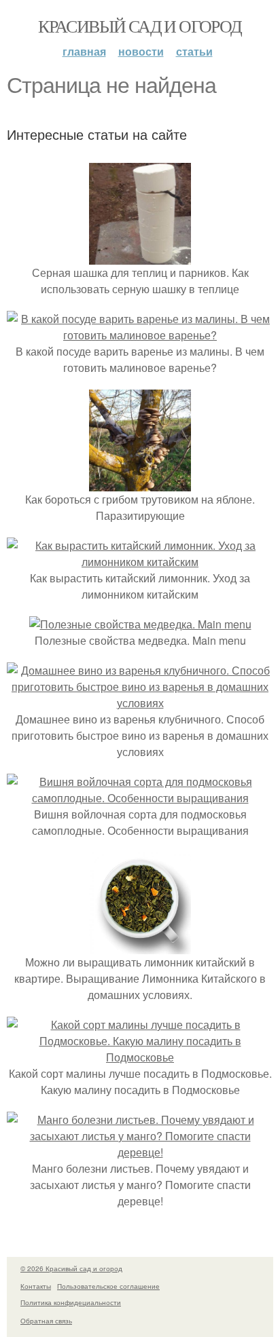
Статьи (194, 51)
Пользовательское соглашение (108, 1286)
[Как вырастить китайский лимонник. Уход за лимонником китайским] (140, 561)
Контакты (35, 1286)
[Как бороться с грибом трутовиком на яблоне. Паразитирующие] (140, 483)
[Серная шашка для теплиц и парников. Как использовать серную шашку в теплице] (140, 256)
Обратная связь (46, 1320)
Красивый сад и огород (139, 25)
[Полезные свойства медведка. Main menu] (140, 624)
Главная (84, 51)
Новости (141, 51)
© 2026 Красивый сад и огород (71, 1268)
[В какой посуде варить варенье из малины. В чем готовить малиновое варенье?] (140, 335)
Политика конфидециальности (70, 1302)
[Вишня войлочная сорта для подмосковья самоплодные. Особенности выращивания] (140, 798)
